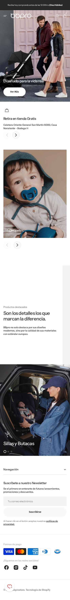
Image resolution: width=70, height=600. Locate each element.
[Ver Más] (35, 56)
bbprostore (18, 589)
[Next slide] (16, 135)
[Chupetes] (35, 194)
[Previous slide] (7, 135)
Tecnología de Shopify (38, 589)
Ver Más (14, 91)
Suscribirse (35, 512)
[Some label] (35, 410)
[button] (5, 16)
